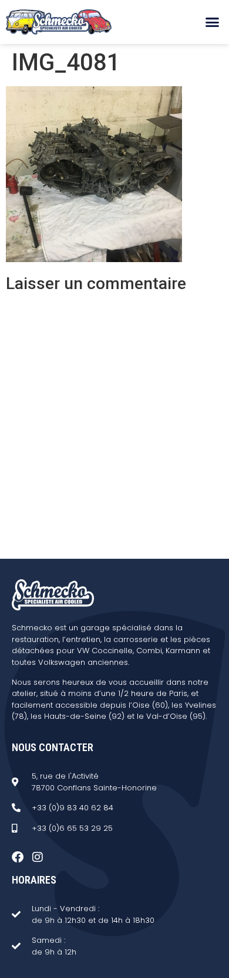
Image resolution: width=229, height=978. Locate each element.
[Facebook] (17, 857)
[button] (212, 22)
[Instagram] (37, 857)
